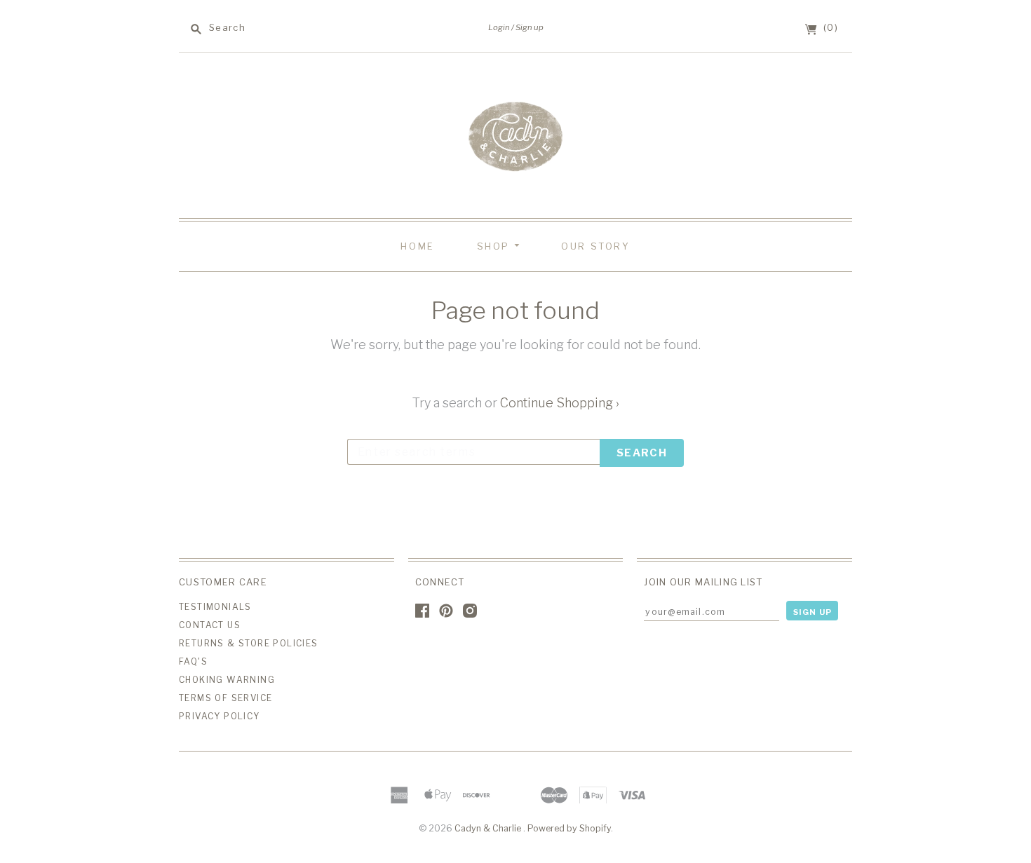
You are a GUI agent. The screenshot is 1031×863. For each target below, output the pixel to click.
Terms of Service (225, 698)
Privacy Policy (219, 716)
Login (499, 27)
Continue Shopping (559, 402)
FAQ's (193, 661)
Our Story (595, 246)
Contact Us (210, 625)
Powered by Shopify (569, 828)
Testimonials (215, 607)
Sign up (530, 27)
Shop (495, 246)
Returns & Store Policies (248, 643)
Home (417, 246)
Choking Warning (227, 679)
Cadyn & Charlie (488, 828)
